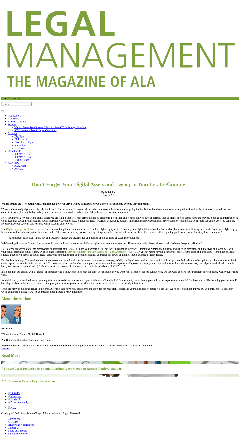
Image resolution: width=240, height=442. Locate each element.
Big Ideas (19, 136)
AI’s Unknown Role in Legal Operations (35, 130)
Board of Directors (17, 430)
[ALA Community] (18, 402)
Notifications (14, 115)
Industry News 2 (23, 156)
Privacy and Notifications (21, 424)
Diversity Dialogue (24, 142)
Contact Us (13, 427)
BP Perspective (22, 139)
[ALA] (12, 407)
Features (12, 124)
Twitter (5, 348)
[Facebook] (14, 399)
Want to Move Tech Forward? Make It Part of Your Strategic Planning (50, 127)
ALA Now (13, 162)
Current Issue (15, 418)
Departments (14, 151)
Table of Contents (17, 121)
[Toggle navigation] (2, 110)
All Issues (13, 98)
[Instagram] (14, 396)
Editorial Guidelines (18, 433)
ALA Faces (20, 165)
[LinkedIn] (14, 393)
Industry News (22, 154)
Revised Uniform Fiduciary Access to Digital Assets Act (97, 251)
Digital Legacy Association (20, 229)
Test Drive (19, 148)
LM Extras (13, 118)
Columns (12, 133)
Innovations (20, 145)
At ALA (18, 168)
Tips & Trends (21, 159)
